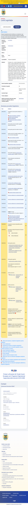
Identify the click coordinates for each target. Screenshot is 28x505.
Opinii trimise (21, 98)
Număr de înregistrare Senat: (4, 42)
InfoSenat (4, 453)
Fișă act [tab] (17, 27)
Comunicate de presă (6, 447)
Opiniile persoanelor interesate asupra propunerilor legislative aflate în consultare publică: (9, 100)
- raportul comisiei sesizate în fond (9, 355)
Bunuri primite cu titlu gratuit (8, 481)
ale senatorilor (5, 474)
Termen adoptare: (5, 95)
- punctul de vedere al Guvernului (9, 351)
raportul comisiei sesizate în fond (15, 192)
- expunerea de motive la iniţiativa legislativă (11, 345)
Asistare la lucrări (6, 466)
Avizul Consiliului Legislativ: (7, 83)
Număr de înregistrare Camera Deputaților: (4, 47)
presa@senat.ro (6, 424)
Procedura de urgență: (6, 86)
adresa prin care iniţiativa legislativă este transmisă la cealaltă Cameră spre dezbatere (16, 220)
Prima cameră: (3, 56)
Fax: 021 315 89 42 (6, 409)
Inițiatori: (3, 62)
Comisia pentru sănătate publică (14, 188)
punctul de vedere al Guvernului (15, 144)
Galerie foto (5, 449)
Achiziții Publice (16, 493)
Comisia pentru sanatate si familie (15, 261)
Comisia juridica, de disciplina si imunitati (19, 276)
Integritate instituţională (7, 487)
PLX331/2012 (10, 45)
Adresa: (3, 52)
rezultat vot (10, 213)
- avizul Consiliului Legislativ (8, 350)
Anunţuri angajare (5, 495)
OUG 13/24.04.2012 (21, 2)
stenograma (14, 311)
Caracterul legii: (5, 93)
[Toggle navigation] (25, 14)
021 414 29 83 (5, 407)
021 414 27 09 (5, 406)
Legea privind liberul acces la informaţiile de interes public (13, 464)
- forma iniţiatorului (6, 344)
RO (26, 6)
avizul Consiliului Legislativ (14, 137)
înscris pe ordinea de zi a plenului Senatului (16, 195)
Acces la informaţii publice (7, 463)
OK (19, 3)
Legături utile (4, 497)
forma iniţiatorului (12, 118)
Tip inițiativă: (4, 59)
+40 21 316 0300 (6, 399)
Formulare (4, 483)
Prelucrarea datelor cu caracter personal (10, 469)
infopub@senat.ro (6, 413)
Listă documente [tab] (7, 27)
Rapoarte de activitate (6, 468)
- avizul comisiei (5, 353)
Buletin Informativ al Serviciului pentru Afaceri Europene (13, 456)
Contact (10, 497)
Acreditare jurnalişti (6, 445)
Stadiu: (3, 88)
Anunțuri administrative (6, 493)
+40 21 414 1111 (6, 398)
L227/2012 (4, 32)
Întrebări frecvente (22, 495)
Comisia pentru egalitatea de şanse (14, 182)
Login (14, 500)
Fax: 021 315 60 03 (6, 420)
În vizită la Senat (14, 495)
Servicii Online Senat (18, 6)
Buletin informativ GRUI (7, 454)
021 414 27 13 (5, 419)
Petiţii (4, 461)
